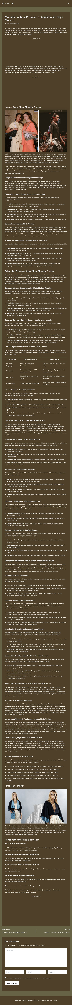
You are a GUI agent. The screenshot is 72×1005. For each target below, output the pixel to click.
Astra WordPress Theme (49, 1000)
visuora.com (8, 3)
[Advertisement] (36, 52)
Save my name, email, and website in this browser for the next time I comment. (30, 978)
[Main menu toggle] (68, 3)
